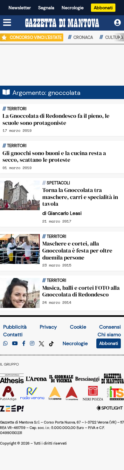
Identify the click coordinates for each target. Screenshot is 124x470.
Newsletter (20, 8)
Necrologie (73, 8)
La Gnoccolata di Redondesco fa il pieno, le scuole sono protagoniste (56, 119)
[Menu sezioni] (7, 23)
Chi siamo (109, 334)
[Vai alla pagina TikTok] (51, 343)
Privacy (48, 327)
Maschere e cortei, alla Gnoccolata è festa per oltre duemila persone (77, 250)
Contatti (13, 334)
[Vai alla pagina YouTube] (15, 343)
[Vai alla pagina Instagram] (32, 343)
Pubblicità (15, 327)
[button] (117, 37)
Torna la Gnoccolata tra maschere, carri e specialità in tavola (80, 197)
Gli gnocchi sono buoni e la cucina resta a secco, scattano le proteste (54, 156)
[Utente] (117, 22)
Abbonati (103, 8)
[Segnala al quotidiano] (5, 343)
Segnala (46, 8)
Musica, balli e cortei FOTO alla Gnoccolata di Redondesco (81, 291)
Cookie (78, 327)
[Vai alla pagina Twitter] (42, 343)
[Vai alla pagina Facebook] (23, 343)
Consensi (110, 327)
